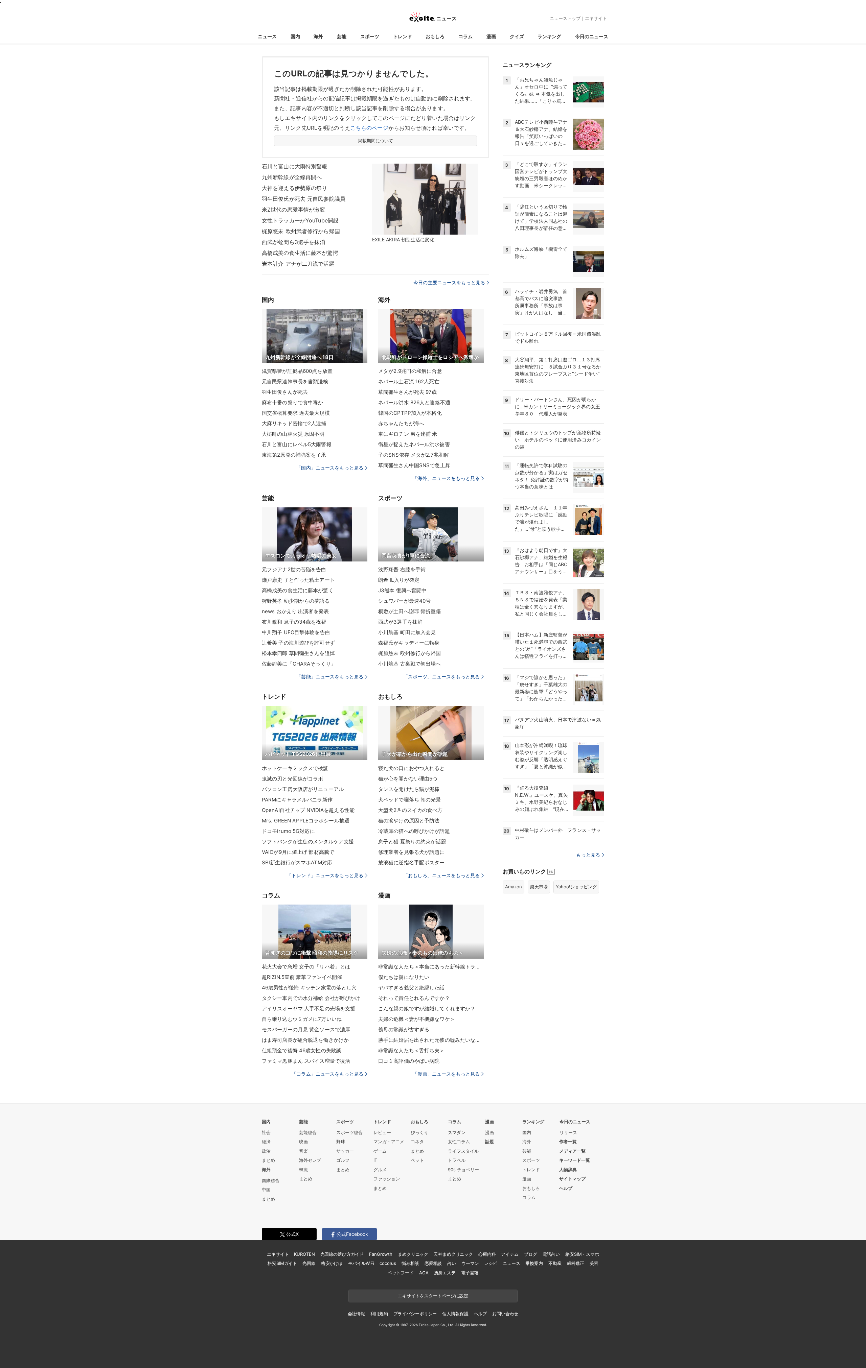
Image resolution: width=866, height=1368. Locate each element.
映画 (303, 1141)
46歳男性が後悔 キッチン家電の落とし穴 (309, 987)
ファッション (386, 1178)
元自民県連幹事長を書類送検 (295, 381)
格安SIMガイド (282, 1263)
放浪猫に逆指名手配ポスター (411, 862)
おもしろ (435, 36)
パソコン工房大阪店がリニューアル (303, 789)
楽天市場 (539, 886)
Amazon (513, 886)
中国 (266, 1189)
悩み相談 (410, 1263)
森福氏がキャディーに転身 (408, 643)
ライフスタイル (463, 1151)
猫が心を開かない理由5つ (407, 778)
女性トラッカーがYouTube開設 (300, 220)
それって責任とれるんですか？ (414, 998)
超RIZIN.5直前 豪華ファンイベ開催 (302, 977)
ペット (417, 1160)
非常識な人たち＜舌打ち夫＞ (411, 1050)
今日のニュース (591, 36)
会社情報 (356, 1313)
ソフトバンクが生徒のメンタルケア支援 (308, 841)
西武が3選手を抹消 (400, 622)
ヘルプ (565, 1188)
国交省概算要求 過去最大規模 (296, 413)
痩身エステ (445, 1272)
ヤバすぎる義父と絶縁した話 (411, 987)
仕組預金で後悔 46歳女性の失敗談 (301, 1050)
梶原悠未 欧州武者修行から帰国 (301, 231)
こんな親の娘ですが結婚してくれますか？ (426, 1008)
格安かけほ (332, 1263)
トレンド (402, 36)
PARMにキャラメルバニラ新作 (297, 799)
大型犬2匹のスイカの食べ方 (410, 810)
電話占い (551, 1254)
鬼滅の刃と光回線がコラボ (292, 778)
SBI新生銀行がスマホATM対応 (297, 862)
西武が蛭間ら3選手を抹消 (293, 242)
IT (375, 1160)
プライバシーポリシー (415, 1313)
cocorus (388, 1263)
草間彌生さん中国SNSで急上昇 (414, 465)
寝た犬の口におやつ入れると (411, 768)
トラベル (456, 1160)
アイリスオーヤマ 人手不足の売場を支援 (308, 1008)
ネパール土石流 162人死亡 (408, 381)
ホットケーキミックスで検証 (295, 768)
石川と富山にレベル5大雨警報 (297, 444)
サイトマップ (572, 1178)
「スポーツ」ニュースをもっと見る (441, 676)
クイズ (517, 36)
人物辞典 (568, 1169)
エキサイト (596, 18)
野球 (340, 1141)
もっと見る (588, 855)
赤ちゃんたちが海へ (401, 423)
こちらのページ (369, 127)
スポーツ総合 (349, 1132)
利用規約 (379, 1313)
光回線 (309, 1263)
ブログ (530, 1254)
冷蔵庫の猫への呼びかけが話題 (414, 831)
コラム (465, 36)
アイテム (509, 1254)
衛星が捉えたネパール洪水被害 (414, 444)
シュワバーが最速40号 (404, 601)
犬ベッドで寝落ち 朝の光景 (409, 799)
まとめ (268, 1160)
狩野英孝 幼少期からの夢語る (296, 601)
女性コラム (459, 1141)
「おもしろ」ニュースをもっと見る (441, 875)
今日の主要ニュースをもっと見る (449, 282)
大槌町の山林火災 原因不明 (293, 434)
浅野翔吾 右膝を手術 (402, 569)
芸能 (341, 36)
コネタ (417, 1141)
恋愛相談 (433, 1263)
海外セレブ (310, 1160)
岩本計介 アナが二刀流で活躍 (298, 263)
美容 (594, 1263)
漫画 (491, 36)
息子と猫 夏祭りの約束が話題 (412, 841)
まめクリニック (413, 1254)
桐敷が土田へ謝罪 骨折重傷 (409, 611)
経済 (266, 1141)
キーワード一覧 (574, 1160)
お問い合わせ (505, 1313)
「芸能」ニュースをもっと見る (329, 676)
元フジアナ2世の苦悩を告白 (294, 569)
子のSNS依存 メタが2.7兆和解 (413, 455)
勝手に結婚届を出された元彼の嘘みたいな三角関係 (431, 1040)
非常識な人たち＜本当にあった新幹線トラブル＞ (431, 966)
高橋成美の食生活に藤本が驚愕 (300, 252)
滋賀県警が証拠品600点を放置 (297, 371)
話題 (489, 1141)
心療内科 (487, 1254)
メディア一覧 (572, 1151)
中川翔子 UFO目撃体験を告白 (296, 632)
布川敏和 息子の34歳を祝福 (294, 622)
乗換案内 (534, 1263)
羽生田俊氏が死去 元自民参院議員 (303, 198)
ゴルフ (342, 1160)
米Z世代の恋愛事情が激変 (293, 209)
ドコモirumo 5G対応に (288, 831)
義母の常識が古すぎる (403, 1029)
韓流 (303, 1169)
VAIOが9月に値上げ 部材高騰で (298, 852)
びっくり (419, 1132)
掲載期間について (375, 140)
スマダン (456, 1132)
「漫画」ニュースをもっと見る (446, 1074)
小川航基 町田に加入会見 (407, 632)
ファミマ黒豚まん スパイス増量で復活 (306, 1061)
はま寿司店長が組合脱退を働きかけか (305, 1040)
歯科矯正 (575, 1263)
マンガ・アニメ (388, 1141)
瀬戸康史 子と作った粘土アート (298, 580)
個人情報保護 (455, 1313)
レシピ (490, 1263)
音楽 (303, 1151)
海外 (318, 36)
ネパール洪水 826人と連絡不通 (414, 402)
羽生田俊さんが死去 (285, 392)
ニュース (267, 36)
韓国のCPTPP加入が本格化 (410, 413)
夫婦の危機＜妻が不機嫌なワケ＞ (416, 1019)
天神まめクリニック (453, 1254)
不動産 (555, 1263)
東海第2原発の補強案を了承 (294, 455)
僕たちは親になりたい (403, 977)
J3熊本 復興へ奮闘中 (402, 590)
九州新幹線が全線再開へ (292, 177)
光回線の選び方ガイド (342, 1254)
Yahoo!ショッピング (576, 886)
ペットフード (401, 1272)
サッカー (345, 1151)
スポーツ (369, 36)
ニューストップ (565, 18)
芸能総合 (308, 1132)
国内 (295, 36)
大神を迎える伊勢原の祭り (294, 188)
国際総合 (270, 1180)
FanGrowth (380, 1254)
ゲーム (380, 1151)
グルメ (380, 1169)
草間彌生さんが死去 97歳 (407, 392)
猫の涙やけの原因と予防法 (408, 820)
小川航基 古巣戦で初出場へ (409, 664)
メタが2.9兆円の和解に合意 (410, 371)
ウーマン (470, 1263)
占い (451, 1263)
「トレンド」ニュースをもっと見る (325, 875)
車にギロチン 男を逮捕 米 (407, 434)
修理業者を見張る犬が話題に (411, 852)
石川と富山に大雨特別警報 (294, 166)
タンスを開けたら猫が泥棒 (408, 789)
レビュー (382, 1132)
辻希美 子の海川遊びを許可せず (298, 643)
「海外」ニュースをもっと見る (446, 478)
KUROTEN (304, 1254)
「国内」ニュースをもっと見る (329, 468)
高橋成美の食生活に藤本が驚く (298, 590)
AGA (424, 1272)
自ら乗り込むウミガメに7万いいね (302, 1019)
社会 (266, 1132)
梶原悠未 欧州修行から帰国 (409, 653)
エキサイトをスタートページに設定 (433, 1295)
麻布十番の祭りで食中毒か (292, 402)
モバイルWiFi (361, 1263)
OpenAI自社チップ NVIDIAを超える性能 (308, 810)
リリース (568, 1132)
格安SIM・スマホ (582, 1254)
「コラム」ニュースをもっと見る (327, 1074)
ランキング (549, 36)
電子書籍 (469, 1272)
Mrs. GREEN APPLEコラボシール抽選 (305, 820)
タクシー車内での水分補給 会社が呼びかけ (311, 998)
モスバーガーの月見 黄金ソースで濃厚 (306, 1029)
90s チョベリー (463, 1169)
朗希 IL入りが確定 (398, 580)
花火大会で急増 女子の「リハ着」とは (306, 966)
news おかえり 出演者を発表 (295, 611)
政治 (266, 1151)
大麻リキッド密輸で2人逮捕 (294, 423)
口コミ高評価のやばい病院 (408, 1061)
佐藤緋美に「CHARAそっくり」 (299, 664)
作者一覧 (568, 1141)
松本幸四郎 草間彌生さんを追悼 (298, 653)
